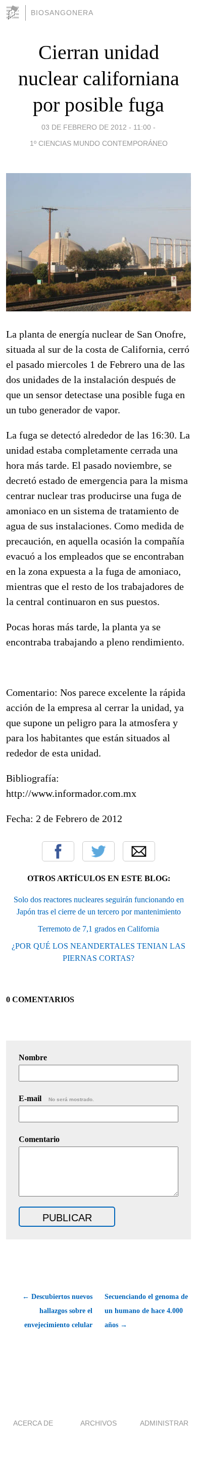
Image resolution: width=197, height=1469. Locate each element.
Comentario (39, 1139)
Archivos (98, 1423)
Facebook (58, 851)
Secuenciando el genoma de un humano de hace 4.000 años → (146, 1311)
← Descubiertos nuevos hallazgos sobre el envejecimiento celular (57, 1311)
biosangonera (62, 13)
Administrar (164, 1423)
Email (139, 851)
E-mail (56, 1098)
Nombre (33, 1057)
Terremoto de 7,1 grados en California (98, 928)
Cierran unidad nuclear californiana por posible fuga (98, 78)
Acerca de (33, 1423)
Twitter (98, 851)
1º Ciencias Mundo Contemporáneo (99, 143)
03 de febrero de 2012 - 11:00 (96, 127)
